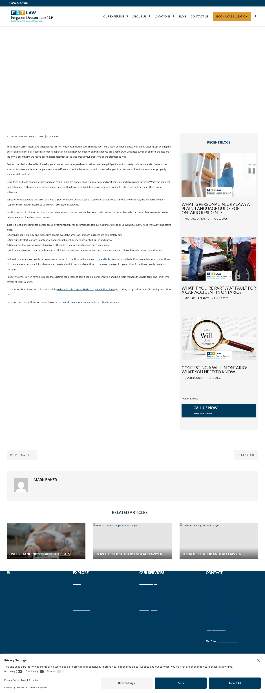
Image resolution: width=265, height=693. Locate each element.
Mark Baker (18, 136)
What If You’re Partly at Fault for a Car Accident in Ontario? (219, 290)
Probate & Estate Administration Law (162, 626)
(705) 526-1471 (216, 600)
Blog (182, 16)
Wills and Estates (150, 600)
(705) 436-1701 (216, 629)
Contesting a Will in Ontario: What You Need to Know (214, 369)
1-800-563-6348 (18, 3)
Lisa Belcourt (194, 377)
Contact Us (199, 16)
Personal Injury (148, 583)
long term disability (82, 186)
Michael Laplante (197, 218)
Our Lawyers (81, 600)
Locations (162, 16)
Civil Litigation (148, 609)
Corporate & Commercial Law (157, 617)
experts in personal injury (76, 301)
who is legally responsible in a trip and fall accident (86, 289)
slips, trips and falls (99, 259)
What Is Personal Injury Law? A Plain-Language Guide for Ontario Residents (216, 208)
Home (77, 583)
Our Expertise (113, 16)
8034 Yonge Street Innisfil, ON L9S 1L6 (230, 620)
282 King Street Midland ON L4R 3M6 (229, 591)
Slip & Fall (53, 136)
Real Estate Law (149, 591)
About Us (139, 16)
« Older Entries (190, 398)
